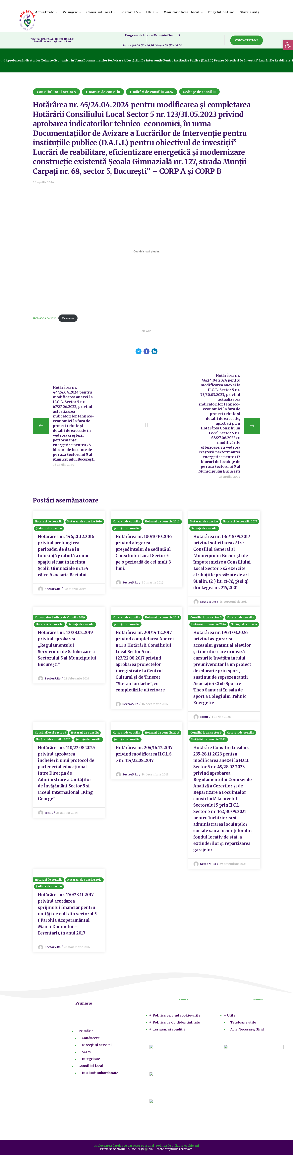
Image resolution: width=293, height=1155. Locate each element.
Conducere (91, 1038)
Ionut (204, 717)
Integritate (91, 1059)
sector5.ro (53, 589)
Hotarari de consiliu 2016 (84, 521)
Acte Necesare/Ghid (247, 1029)
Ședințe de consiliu (199, 92)
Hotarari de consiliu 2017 (240, 521)
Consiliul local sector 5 (56, 92)
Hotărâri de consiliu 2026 (208, 624)
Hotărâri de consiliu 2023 (208, 739)
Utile (231, 1015)
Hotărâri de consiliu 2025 (53, 739)
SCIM (86, 1052)
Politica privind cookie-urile (177, 1015)
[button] (246, 40)
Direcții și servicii (97, 1045)
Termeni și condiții (169, 1029)
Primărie (86, 1031)
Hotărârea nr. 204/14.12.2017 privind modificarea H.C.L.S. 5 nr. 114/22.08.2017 (144, 754)
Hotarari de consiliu (103, 92)
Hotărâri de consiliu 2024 (151, 92)
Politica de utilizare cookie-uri (177, 1145)
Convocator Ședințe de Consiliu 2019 (60, 617)
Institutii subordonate (100, 1073)
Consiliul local (91, 1066)
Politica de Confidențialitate (176, 1022)
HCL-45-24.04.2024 (44, 318)
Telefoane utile (243, 1022)
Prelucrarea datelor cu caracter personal (124, 1145)
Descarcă (68, 318)
